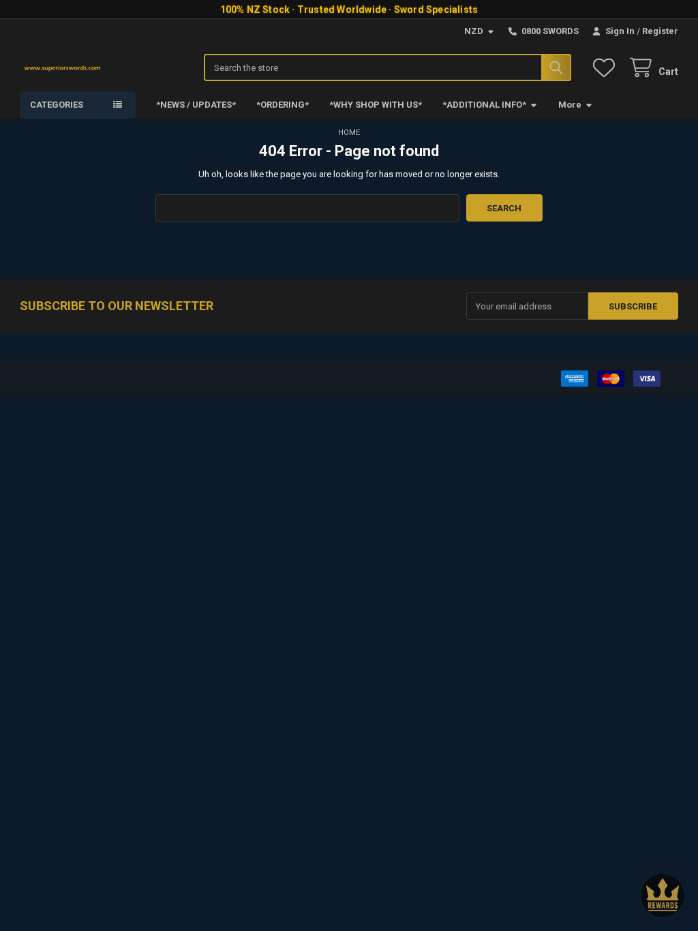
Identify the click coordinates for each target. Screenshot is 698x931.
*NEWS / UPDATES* (196, 105)
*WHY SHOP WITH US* (375, 105)
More (569, 105)
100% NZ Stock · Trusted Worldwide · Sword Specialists (349, 9)
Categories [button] (56, 105)
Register (660, 31)
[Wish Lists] (607, 67)
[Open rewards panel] (662, 895)
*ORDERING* (282, 105)
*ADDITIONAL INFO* (484, 105)
